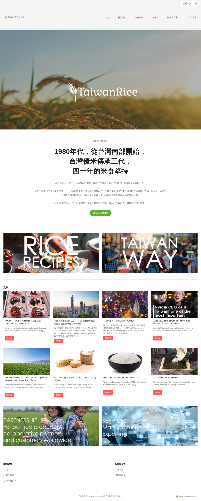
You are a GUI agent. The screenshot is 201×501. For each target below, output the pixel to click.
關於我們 (122, 17)
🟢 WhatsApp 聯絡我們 (186, 496)
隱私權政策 (120, 475)
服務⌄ (155, 17)
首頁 (107, 17)
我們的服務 (8, 475)
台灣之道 (192, 17)
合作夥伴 (139, 17)
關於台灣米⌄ (173, 17)
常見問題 (119, 469)
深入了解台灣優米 (100, 213)
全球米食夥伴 (10, 481)
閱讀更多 (9, 338)
